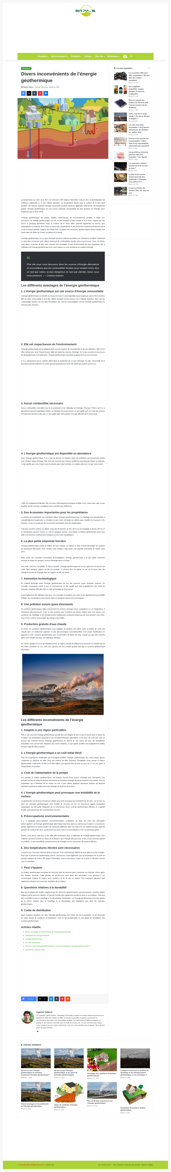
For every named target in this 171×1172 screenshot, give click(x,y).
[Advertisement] (85, 34)
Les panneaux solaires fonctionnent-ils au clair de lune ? (138, 165)
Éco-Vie (99, 56)
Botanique (113, 56)
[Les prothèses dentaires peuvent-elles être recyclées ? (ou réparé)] (120, 155)
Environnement (58, 56)
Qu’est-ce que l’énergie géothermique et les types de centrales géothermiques (65, 1072)
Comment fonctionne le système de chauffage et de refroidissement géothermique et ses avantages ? (134, 1072)
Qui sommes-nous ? (105, 1165)
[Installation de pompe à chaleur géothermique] (135, 1094)
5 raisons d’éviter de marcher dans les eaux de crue (139, 190)
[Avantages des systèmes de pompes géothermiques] (102, 1059)
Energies (42, 56)
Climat (87, 56)
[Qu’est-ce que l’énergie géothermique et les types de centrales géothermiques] (69, 1058)
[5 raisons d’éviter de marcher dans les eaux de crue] (120, 191)
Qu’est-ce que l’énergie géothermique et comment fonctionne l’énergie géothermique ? (35, 1072)
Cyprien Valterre (28, 87)
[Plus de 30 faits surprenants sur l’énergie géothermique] (102, 1090)
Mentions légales (147, 1165)
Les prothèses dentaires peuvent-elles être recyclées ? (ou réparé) (138, 154)
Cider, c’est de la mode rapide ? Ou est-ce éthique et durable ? (139, 116)
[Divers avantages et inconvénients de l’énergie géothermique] (36, 1092)
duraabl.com (50, 1165)
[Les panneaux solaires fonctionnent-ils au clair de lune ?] (120, 166)
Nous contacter (118, 1165)
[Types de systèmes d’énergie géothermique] (69, 1092)
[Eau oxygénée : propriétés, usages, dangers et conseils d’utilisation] (120, 89)
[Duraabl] (85, 10)
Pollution (75, 56)
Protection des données (132, 1165)
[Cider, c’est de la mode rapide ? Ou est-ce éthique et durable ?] (120, 117)
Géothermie (26, 68)
